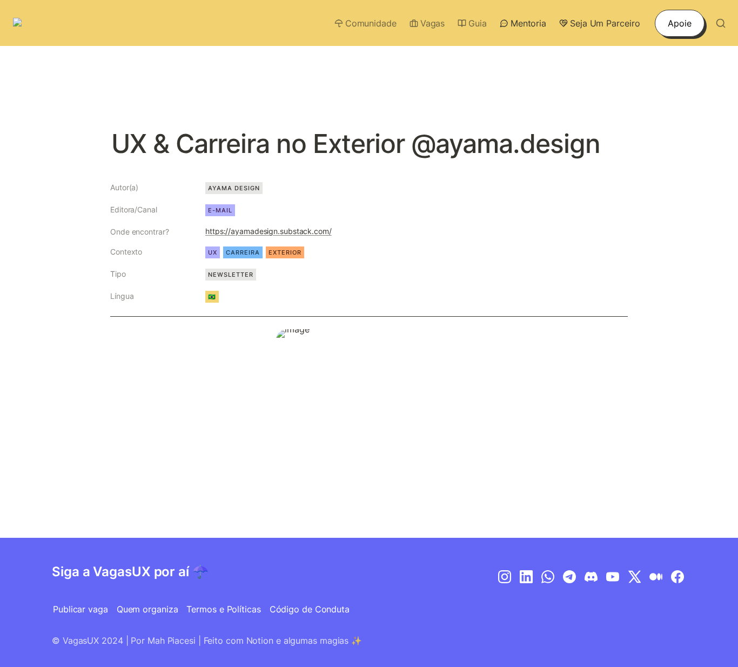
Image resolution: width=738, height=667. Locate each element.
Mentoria (528, 23)
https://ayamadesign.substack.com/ (268, 231)
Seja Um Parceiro (605, 23)
